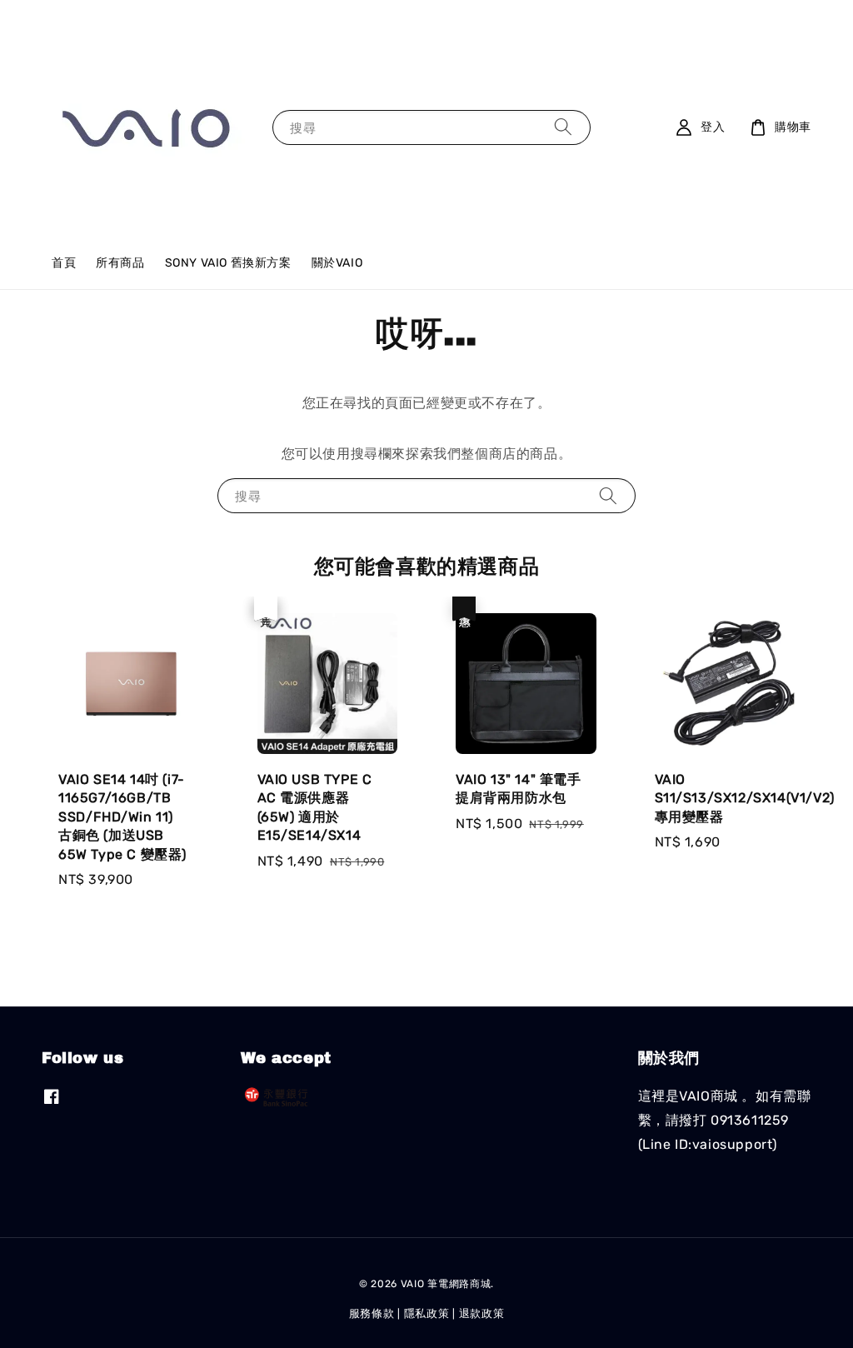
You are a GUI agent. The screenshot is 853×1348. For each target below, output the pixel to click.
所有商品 (120, 263)
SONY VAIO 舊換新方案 (228, 263)
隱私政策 (427, 1313)
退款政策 (482, 1313)
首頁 (64, 263)
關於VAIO (337, 263)
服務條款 (372, 1313)
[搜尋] (563, 127)
